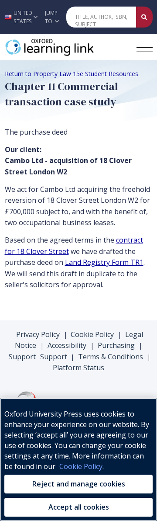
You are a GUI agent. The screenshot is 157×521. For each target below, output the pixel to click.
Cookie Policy (92, 334)
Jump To (51, 17)
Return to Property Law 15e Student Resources (71, 73)
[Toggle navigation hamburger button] (145, 47)
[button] (20, 17)
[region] (78, 459)
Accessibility (67, 345)
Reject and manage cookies (78, 484)
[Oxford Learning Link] (67, 47)
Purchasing (116, 345)
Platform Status (78, 367)
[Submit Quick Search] (144, 17)
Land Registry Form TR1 (104, 262)
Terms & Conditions (110, 356)
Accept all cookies (78, 507)
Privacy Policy (38, 334)
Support (22, 356)
